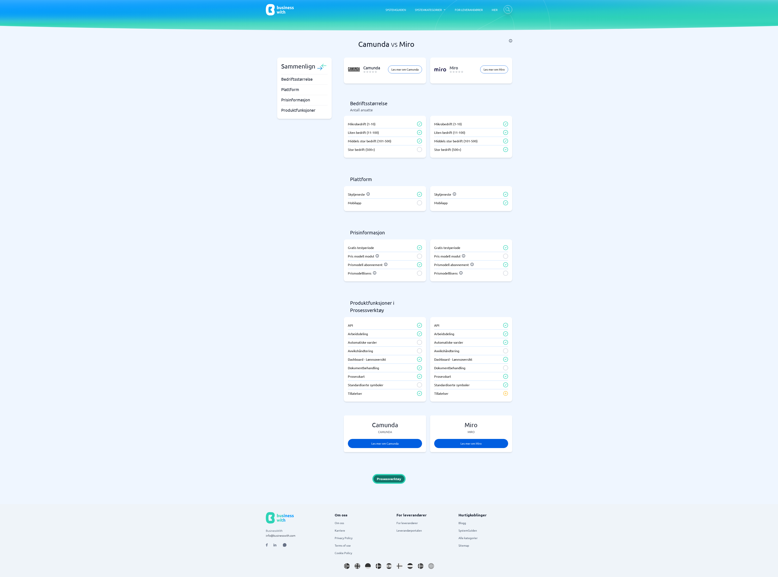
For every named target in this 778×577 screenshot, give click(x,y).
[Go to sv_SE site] (420, 566)
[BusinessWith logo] (280, 9)
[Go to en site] (431, 566)
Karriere (340, 530)
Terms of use (343, 545)
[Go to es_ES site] (389, 566)
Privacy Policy (344, 538)
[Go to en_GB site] (357, 566)
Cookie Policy (343, 553)
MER (495, 10)
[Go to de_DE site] (368, 566)
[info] (510, 40)
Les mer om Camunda (405, 69)
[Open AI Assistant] (284, 545)
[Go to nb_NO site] (347, 566)
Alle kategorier (468, 538)
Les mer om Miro (494, 69)
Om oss (339, 523)
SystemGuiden (467, 530)
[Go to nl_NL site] (410, 566)
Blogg (462, 523)
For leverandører (407, 523)
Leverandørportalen (409, 530)
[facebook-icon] (267, 545)
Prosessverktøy (389, 479)
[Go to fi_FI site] (399, 566)
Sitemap (463, 545)
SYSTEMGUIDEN (396, 10)
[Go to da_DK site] (378, 566)
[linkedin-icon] (275, 545)
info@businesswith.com (280, 535)
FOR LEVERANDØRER (469, 10)
